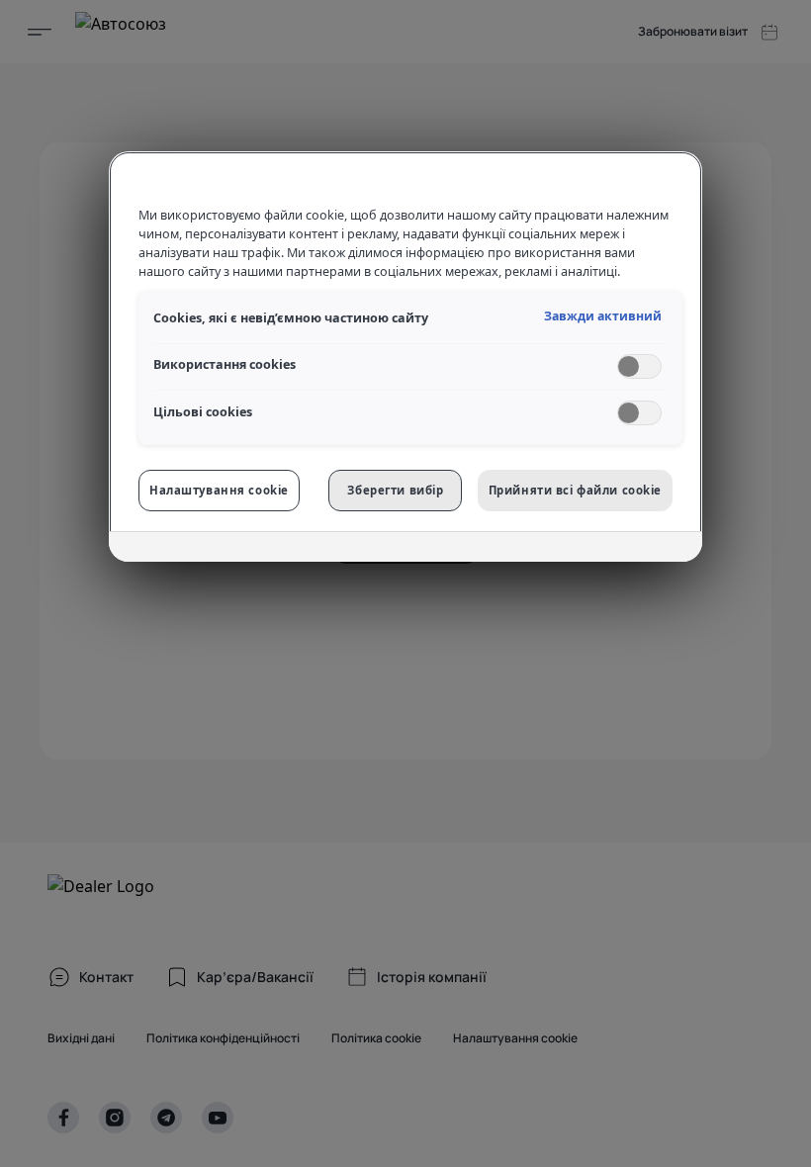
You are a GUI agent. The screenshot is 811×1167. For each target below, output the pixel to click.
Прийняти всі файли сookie (575, 490)
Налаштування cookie (219, 490)
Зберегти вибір (395, 490)
